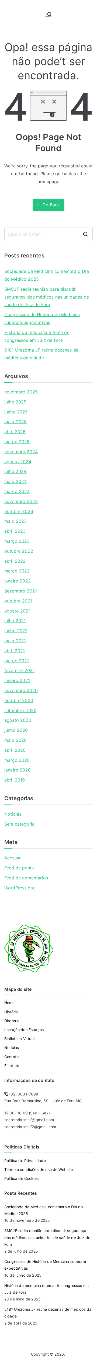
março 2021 (16, 660)
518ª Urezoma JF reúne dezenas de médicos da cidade (41, 353)
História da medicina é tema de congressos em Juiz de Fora (37, 336)
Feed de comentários (26, 877)
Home (9, 1002)
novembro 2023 (21, 501)
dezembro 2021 (20, 591)
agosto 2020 (17, 720)
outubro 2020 (18, 700)
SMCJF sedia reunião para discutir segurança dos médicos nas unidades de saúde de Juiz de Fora (46, 296)
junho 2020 (16, 730)
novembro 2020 (21, 690)
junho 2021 (15, 630)
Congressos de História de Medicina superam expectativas (42, 318)
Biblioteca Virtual (19, 1038)
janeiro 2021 (17, 680)
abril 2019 (14, 780)
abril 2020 (15, 750)
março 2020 (17, 760)
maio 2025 (15, 421)
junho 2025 (16, 412)
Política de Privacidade (25, 1160)
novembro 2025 (21, 392)
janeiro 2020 (17, 770)
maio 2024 (15, 481)
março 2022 (17, 571)
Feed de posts (19, 867)
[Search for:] (48, 234)
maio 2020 (15, 740)
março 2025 (17, 441)
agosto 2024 (17, 461)
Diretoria (11, 1020)
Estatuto (11, 1065)
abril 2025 (15, 431)
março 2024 (17, 491)
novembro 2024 (21, 451)
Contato (11, 1056)
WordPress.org (19, 887)
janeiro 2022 (17, 581)
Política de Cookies (21, 1178)
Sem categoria (19, 824)
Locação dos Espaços (24, 1029)
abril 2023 (15, 531)
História (11, 1011)
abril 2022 (15, 561)
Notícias (12, 814)
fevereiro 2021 (19, 670)
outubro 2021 (18, 601)
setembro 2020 (20, 710)
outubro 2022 (18, 551)
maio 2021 (15, 640)
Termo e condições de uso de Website (38, 1169)
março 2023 (17, 541)
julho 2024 (15, 471)
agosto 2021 (17, 611)
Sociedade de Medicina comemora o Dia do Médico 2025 (46, 275)
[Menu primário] (48, 14)
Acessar (12, 857)
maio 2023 (15, 521)
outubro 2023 (18, 511)
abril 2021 (14, 650)
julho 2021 (15, 620)
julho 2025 (15, 402)
